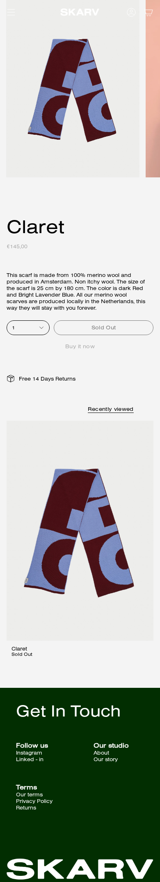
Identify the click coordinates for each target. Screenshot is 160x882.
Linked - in (29, 759)
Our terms (29, 794)
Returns (26, 807)
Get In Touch (68, 710)
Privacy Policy (34, 801)
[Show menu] (10, 12)
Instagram (29, 752)
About (101, 752)
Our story (106, 759)
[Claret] (80, 531)
